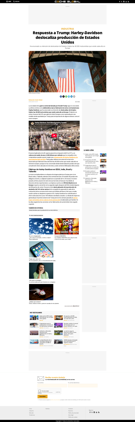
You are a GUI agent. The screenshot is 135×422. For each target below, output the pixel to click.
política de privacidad (55, 399)
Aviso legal (70, 415)
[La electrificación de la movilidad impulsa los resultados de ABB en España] (34, 341)
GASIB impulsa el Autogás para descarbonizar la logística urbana (70, 341)
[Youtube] (126, 2)
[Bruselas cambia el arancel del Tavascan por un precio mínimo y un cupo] (58, 325)
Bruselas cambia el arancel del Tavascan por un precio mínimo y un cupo (71, 325)
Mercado (41, 320)
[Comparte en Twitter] (63, 96)
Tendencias (66, 336)
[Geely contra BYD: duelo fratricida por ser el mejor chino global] (34, 317)
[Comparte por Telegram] (69, 96)
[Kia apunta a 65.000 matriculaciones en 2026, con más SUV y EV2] (58, 317)
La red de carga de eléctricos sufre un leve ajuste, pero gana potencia (70, 333)
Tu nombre (40, 382)
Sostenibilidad (67, 344)
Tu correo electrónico (73, 382)
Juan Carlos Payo (71, 320)
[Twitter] (121, 2)
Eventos (48, 408)
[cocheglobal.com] (67, 1)
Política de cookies (72, 417)
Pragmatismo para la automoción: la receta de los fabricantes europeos (46, 325)
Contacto (70, 408)
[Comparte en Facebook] (61, 96)
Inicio (30, 408)
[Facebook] (119, 2)
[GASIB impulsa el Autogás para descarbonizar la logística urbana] (58, 341)
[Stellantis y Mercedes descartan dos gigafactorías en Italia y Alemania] (34, 332)
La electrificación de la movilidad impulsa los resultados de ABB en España (45, 342)
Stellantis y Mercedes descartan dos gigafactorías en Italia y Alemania (46, 333)
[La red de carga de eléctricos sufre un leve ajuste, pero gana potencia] (58, 332)
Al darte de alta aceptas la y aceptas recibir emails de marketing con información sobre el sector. (65, 399)
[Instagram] (124, 2)
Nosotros (70, 410)
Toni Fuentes (46, 327)
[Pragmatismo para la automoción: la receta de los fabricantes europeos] (34, 325)
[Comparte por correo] (74, 96)
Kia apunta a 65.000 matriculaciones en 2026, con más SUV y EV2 (70, 317)
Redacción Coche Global (35, 100)
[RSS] (128, 2)
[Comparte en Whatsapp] (66, 96)
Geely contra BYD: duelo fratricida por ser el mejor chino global (46, 317)
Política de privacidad (73, 413)
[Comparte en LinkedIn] (71, 96)
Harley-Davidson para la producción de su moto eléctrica (43, 210)
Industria (41, 327)
